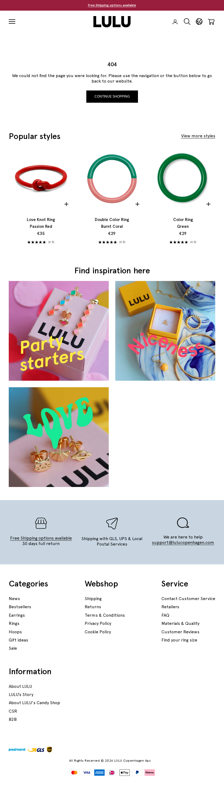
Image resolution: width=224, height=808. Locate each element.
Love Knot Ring (41, 223)
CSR (13, 711)
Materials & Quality (180, 623)
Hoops (15, 631)
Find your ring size (179, 640)
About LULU (20, 686)
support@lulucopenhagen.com (183, 542)
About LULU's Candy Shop (34, 702)
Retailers (170, 606)
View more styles (198, 135)
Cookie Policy (98, 631)
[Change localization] (199, 21)
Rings (14, 623)
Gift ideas (18, 640)
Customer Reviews (180, 631)
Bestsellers (20, 606)
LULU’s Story (21, 694)
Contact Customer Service (188, 598)
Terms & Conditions (105, 615)
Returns (93, 606)
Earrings (17, 615)
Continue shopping (112, 96)
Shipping (93, 598)
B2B (13, 719)
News (14, 598)
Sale (13, 648)
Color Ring (183, 223)
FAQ (165, 615)
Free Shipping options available (112, 5)
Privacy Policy (98, 623)
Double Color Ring (112, 223)
